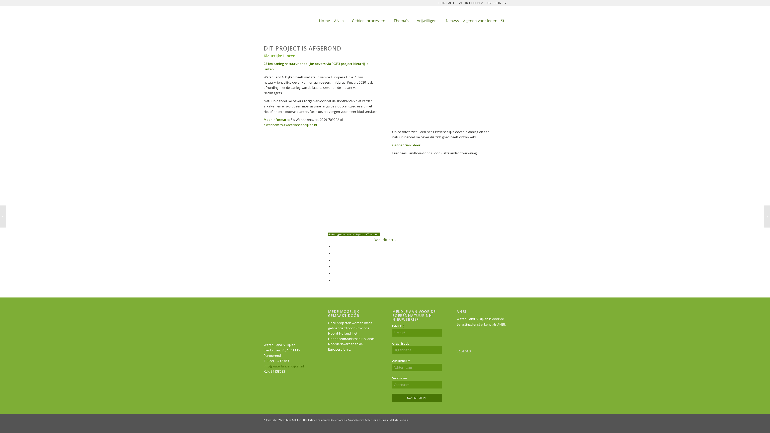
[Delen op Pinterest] (334, 266)
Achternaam (401, 361)
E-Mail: (398, 326)
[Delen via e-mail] (334, 280)
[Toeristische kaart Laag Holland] (767, 216)
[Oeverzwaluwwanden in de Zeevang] (3, 216)
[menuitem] (447, 3)
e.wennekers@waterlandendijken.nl (290, 125)
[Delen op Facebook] (334, 246)
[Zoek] (502, 20)
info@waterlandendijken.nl (284, 366)
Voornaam (399, 378)
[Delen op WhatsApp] (334, 260)
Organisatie (400, 343)
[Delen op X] (334, 253)
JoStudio (404, 419)
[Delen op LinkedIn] (334, 273)
